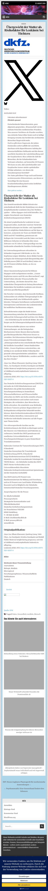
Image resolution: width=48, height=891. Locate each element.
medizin (30, 614)
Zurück (9, 589)
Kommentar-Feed (11, 813)
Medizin (23, 24)
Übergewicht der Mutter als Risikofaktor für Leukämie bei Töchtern (24, 30)
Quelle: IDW (8, 610)
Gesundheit (21, 614)
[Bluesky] (5, 105)
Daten (14, 614)
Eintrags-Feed (9, 809)
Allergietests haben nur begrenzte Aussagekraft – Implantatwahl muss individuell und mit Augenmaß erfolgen (24, 770)
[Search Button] (43, 17)
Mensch (37, 614)
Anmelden (8, 805)
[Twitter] (24, 100)
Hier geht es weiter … (15, 190)
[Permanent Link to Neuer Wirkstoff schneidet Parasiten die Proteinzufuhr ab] (24, 674)
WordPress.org (10, 817)
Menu (7, 3)
